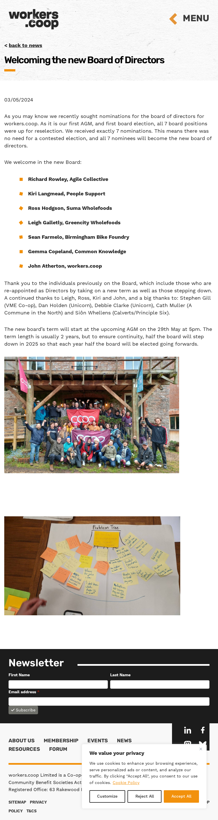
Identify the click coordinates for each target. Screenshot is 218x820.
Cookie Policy (126, 782)
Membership (61, 741)
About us (22, 741)
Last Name (120, 675)
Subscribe (25, 710)
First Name (19, 675)
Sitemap (17, 802)
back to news (25, 45)
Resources (24, 749)
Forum (58, 749)
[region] (144, 776)
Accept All (181, 796)
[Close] (200, 748)
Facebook (202, 730)
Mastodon (187, 744)
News (124, 741)
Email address (24, 692)
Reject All (144, 796)
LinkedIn (187, 730)
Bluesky (202, 744)
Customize (107, 796)
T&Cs (31, 811)
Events (97, 741)
